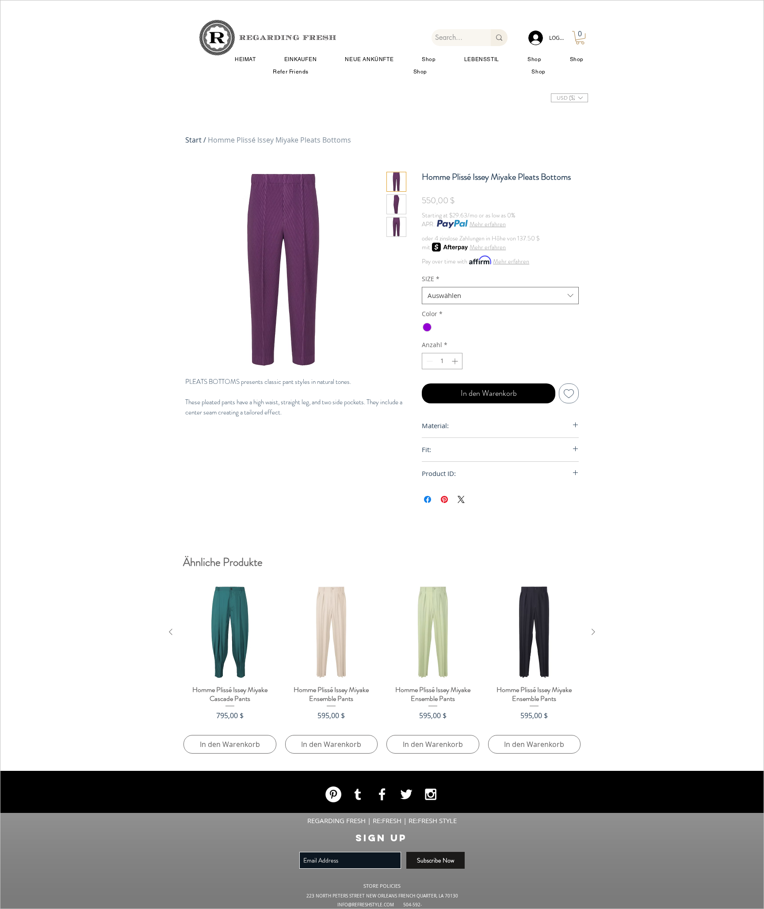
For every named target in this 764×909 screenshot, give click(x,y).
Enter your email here (255, 436)
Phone (282, 483)
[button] (546, 333)
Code (232, 483)
